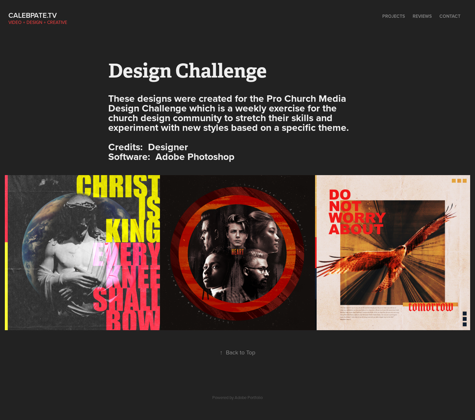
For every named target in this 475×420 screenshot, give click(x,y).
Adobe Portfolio (249, 397)
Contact (449, 16)
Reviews (422, 16)
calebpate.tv (32, 15)
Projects (393, 16)
